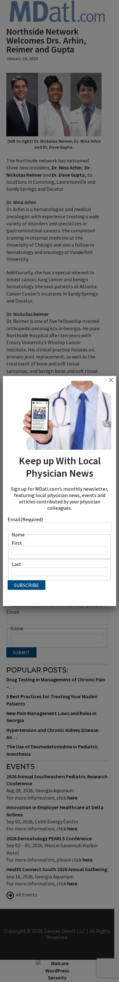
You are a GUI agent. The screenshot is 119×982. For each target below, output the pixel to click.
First (17, 543)
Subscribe (26, 585)
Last (16, 564)
